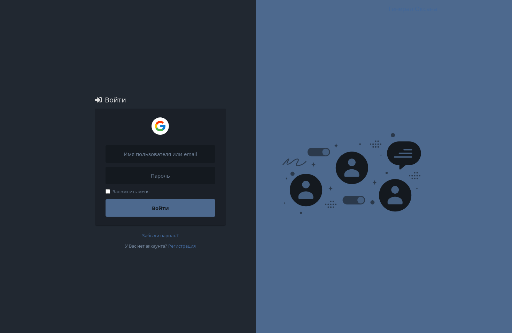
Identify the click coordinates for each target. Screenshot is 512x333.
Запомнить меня (131, 191)
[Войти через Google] (160, 126)
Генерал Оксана (413, 9)
